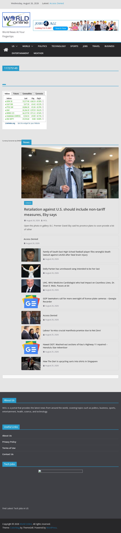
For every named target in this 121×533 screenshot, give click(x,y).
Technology (59, 46)
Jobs (85, 46)
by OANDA (18, 141)
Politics (42, 46)
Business (109, 46)
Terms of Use (8, 448)
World (26, 46)
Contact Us (7, 454)
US (13, 46)
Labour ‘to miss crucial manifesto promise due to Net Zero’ (72, 330)
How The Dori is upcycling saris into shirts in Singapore (70, 361)
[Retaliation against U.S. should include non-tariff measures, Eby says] (70, 172)
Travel (96, 46)
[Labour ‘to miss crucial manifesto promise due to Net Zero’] (31, 332)
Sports (74, 46)
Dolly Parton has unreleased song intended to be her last (71, 268)
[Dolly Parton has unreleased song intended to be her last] (31, 271)
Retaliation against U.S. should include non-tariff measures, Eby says (64, 212)
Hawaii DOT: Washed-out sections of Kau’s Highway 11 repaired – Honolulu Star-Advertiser (75, 346)
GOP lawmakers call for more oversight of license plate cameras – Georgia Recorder (79, 300)
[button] (16, 46)
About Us (7, 435)
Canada (28, 203)
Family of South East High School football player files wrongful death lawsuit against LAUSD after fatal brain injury (77, 253)
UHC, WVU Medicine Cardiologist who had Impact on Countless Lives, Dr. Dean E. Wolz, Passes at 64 (79, 284)
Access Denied (57, 3)
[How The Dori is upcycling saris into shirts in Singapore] (31, 363)
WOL (45, 220)
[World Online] (5, 49)
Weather (38, 53)
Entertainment (20, 53)
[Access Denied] (31, 317)
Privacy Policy (9, 441)
